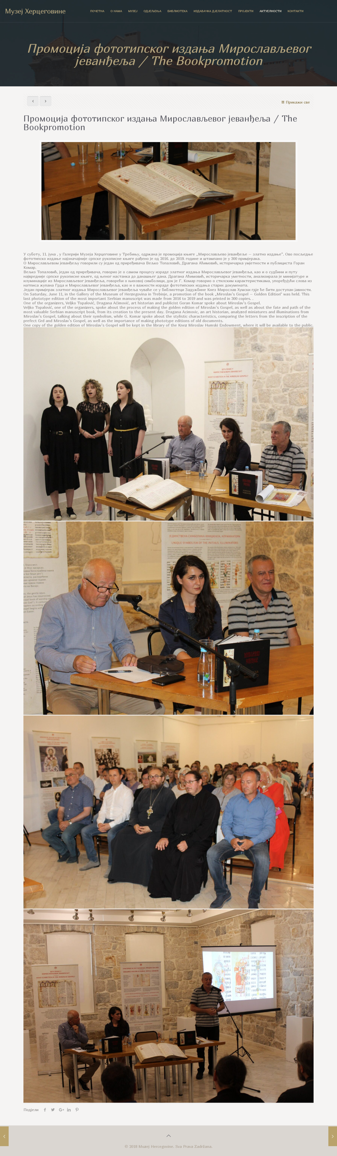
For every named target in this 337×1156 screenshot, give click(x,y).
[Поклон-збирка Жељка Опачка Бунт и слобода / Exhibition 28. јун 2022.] (332, 1136)
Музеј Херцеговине (35, 11)
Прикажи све (298, 102)
